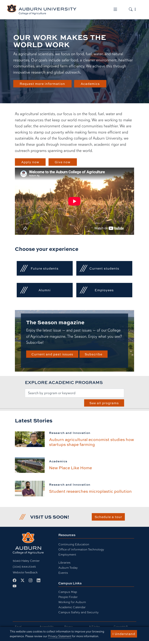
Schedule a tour (108, 517)
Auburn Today (68, 567)
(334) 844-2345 (24, 566)
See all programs (104, 403)
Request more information (42, 83)
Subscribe (93, 354)
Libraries (64, 562)
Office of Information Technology (81, 549)
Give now (63, 162)
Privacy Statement (59, 636)
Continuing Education (73, 544)
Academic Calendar (72, 607)
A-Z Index (94, 626)
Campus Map (67, 592)
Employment (67, 554)
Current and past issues (52, 354)
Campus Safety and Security (78, 612)
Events (63, 573)
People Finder (68, 597)
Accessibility (47, 626)
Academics (90, 83)
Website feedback (25, 572)
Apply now (30, 162)
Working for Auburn (72, 602)
